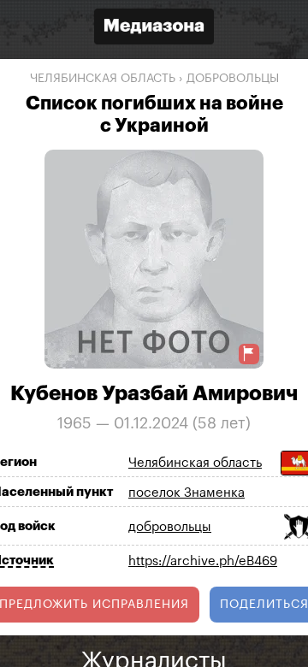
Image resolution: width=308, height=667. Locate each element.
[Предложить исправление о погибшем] (249, 353)
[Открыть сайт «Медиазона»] (154, 29)
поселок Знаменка (186, 493)
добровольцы (233, 79)
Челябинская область (102, 79)
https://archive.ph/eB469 (202, 561)
